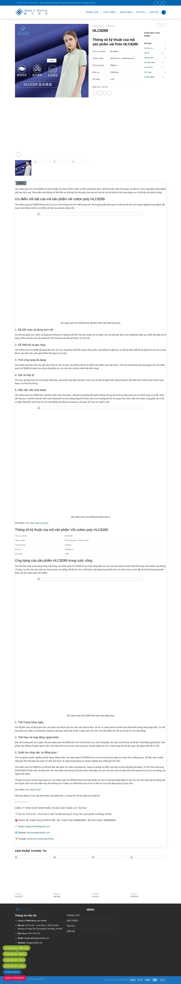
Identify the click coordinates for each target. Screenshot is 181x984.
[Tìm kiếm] (164, 12)
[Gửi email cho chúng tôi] (160, 3)
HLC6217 (19, 896)
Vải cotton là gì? (33, 789)
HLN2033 (134, 896)
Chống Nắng (149, 77)
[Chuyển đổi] (165, 53)
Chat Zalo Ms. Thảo (14, 960)
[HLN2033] (148, 874)
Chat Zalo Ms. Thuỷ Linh (16, 948)
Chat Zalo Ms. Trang (14, 966)
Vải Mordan (149, 58)
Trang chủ (97, 26)
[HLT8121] (110, 874)
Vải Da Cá (148, 48)
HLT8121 (96, 896)
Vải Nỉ (146, 53)
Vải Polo (110, 26)
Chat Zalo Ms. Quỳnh (15, 954)
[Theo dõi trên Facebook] (155, 3)
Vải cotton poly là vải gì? (36, 523)
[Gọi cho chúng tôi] (164, 3)
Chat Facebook (12, 972)
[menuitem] (92, 12)
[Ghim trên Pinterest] (100, 93)
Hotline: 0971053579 (14, 978)
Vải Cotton (148, 67)
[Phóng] (18, 154)
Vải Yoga (148, 72)
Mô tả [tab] (21, 183)
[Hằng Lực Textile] (31, 12)
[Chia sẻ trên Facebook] (95, 93)
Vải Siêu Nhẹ (149, 62)
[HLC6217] (33, 874)
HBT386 (56, 896)
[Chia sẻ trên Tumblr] (109, 93)
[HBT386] (71, 874)
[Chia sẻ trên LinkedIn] (104, 93)
